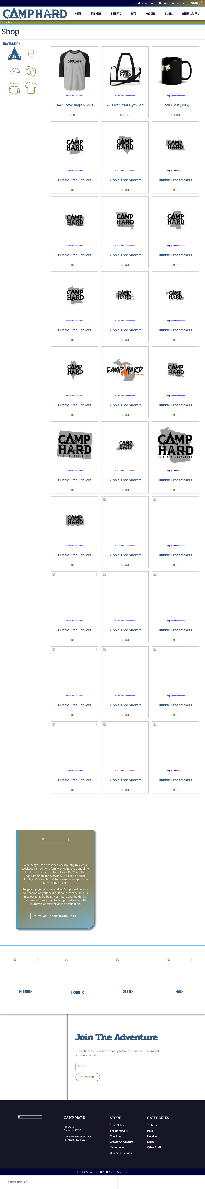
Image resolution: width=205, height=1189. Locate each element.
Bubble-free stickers (74, 180)
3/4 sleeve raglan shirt (74, 105)
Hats (133, 13)
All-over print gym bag (124, 105)
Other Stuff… (190, 13)
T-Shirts (116, 13)
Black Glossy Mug (175, 105)
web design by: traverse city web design (138, 1182)
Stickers (96, 13)
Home (78, 13)
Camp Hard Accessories (74, 96)
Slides (169, 13)
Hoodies (150, 13)
